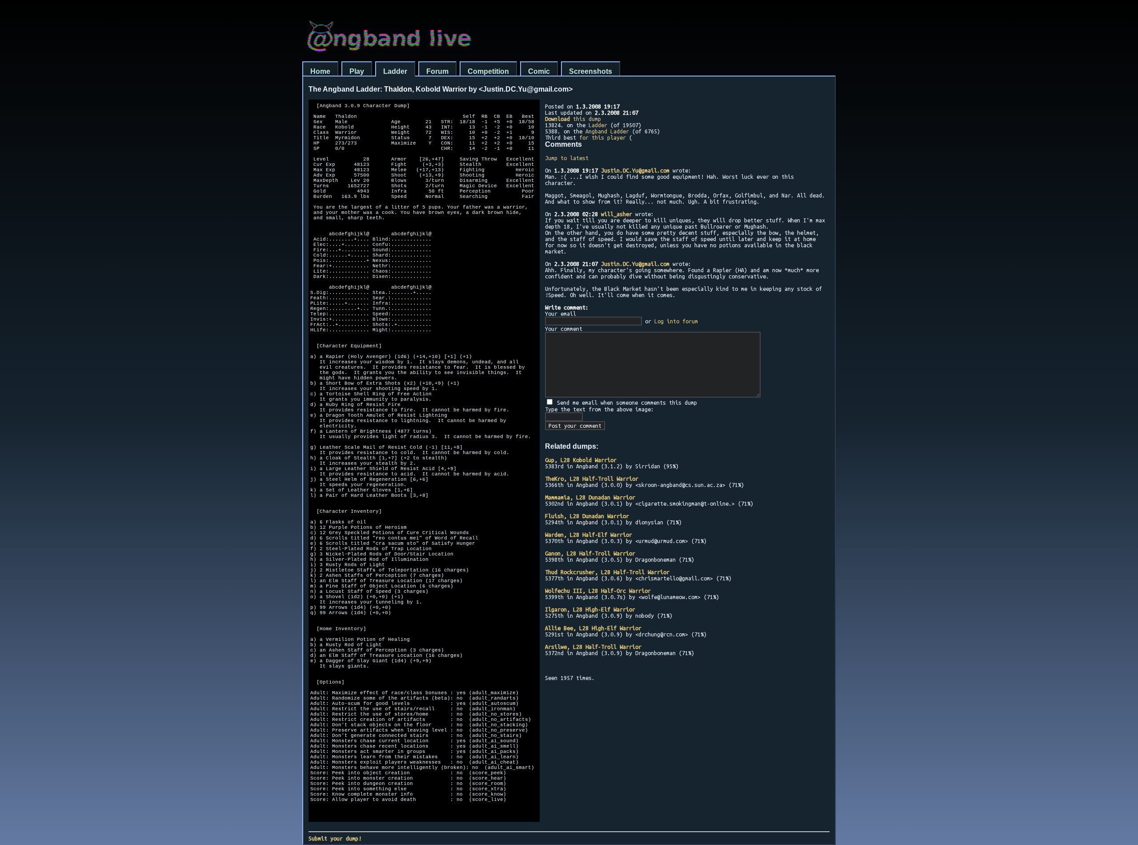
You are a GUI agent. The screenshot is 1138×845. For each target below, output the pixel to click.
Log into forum (676, 321)
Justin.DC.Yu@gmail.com (635, 170)
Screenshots (590, 71)
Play (356, 71)
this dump (573, 119)
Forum (437, 71)
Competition (488, 71)
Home (320, 71)
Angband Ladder (607, 131)
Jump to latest (567, 158)
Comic (539, 71)
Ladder (395, 71)
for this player (602, 137)
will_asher (616, 214)
